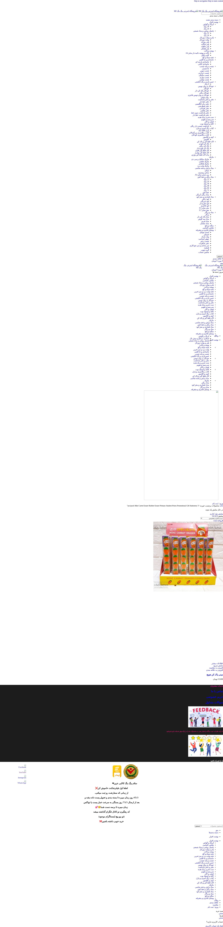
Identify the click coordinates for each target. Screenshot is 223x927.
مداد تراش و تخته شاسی (204, 168)
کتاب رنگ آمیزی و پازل (205, 128)
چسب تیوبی (204, 71)
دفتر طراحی (204, 108)
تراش (207, 170)
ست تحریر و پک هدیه (206, 117)
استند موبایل (204, 232)
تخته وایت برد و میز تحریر (204, 292)
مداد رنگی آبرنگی (202, 195)
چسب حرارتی (203, 73)
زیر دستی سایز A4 (202, 175)
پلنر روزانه (205, 42)
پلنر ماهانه (205, 46)
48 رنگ (206, 186)
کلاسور (206, 139)
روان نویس (205, 97)
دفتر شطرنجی (203, 106)
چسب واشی (204, 80)
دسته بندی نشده (212, 20)
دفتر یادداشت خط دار (201, 115)
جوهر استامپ (203, 239)
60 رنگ (206, 188)
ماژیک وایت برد (203, 166)
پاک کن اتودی (204, 144)
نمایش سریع (218, 666)
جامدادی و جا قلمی (206, 60)
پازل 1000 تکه (203, 130)
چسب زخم (205, 241)
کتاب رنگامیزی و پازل (200, 372)
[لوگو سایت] (210, 11)
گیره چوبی (205, 250)
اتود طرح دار (204, 203)
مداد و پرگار (209, 212)
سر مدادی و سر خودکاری (199, 246)
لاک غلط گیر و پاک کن (205, 142)
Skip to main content (215, 1)
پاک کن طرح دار (203, 148)
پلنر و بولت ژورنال (207, 38)
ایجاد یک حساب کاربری (214, 926)
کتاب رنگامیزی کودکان (200, 135)
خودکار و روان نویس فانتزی (198, 95)
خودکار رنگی (204, 93)
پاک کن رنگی (204, 146)
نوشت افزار (213, 22)
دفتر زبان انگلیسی (202, 104)
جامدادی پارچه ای (202, 62)
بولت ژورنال (204, 40)
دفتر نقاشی (204, 111)
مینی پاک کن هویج (215, 674)
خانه (221, 506)
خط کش (205, 192)
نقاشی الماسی (208, 228)
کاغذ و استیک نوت (207, 124)
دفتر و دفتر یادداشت (206, 100)
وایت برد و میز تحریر (201, 350)
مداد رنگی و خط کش (206, 177)
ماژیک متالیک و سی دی (200, 159)
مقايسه (215, 905)
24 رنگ (206, 29)
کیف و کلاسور (208, 137)
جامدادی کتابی (203, 64)
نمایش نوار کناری (216, 514)
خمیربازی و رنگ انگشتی (200, 356)
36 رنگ (206, 184)
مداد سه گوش (203, 219)
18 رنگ (206, 26)
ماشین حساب (203, 252)
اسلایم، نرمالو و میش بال (199, 338)
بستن (221, 913)
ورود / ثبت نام (213, 907)
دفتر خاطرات (204, 243)
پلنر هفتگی (205, 49)
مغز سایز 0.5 (204, 208)
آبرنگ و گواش (208, 24)
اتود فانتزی (205, 206)
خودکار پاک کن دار (202, 91)
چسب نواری (204, 77)
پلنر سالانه (205, 44)
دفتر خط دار (204, 102)
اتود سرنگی (204, 201)
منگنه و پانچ (209, 226)
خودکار (206, 88)
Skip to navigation (201, 1)
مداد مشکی (204, 223)
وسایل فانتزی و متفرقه (205, 230)
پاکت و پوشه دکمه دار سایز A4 (197, 53)
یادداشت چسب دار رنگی (199, 126)
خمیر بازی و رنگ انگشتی (204, 82)
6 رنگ (207, 84)
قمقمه (206, 248)
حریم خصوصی (214, 696)
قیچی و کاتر (209, 122)
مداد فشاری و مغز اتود (205, 197)
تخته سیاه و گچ (208, 57)
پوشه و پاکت (209, 51)
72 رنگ (206, 190)
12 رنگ (206, 33)
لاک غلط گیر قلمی (202, 150)
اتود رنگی (205, 199)
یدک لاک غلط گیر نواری (200, 155)
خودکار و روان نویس (206, 86)
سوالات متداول (214, 702)
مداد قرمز (205, 221)
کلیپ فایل (205, 55)
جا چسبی (205, 69)
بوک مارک (205, 237)
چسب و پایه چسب (207, 66)
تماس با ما (217, 691)
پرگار (207, 215)
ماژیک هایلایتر (204, 164)
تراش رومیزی (203, 173)
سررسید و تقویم (207, 119)
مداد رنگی (205, 383)
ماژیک (211, 157)
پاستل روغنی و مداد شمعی (203, 31)
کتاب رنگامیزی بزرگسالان (199, 133)
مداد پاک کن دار (203, 217)
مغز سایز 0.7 (204, 210)
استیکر (206, 234)
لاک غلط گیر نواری (202, 153)
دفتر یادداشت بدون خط (200, 113)
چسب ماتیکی (204, 75)
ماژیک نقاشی (204, 161)
